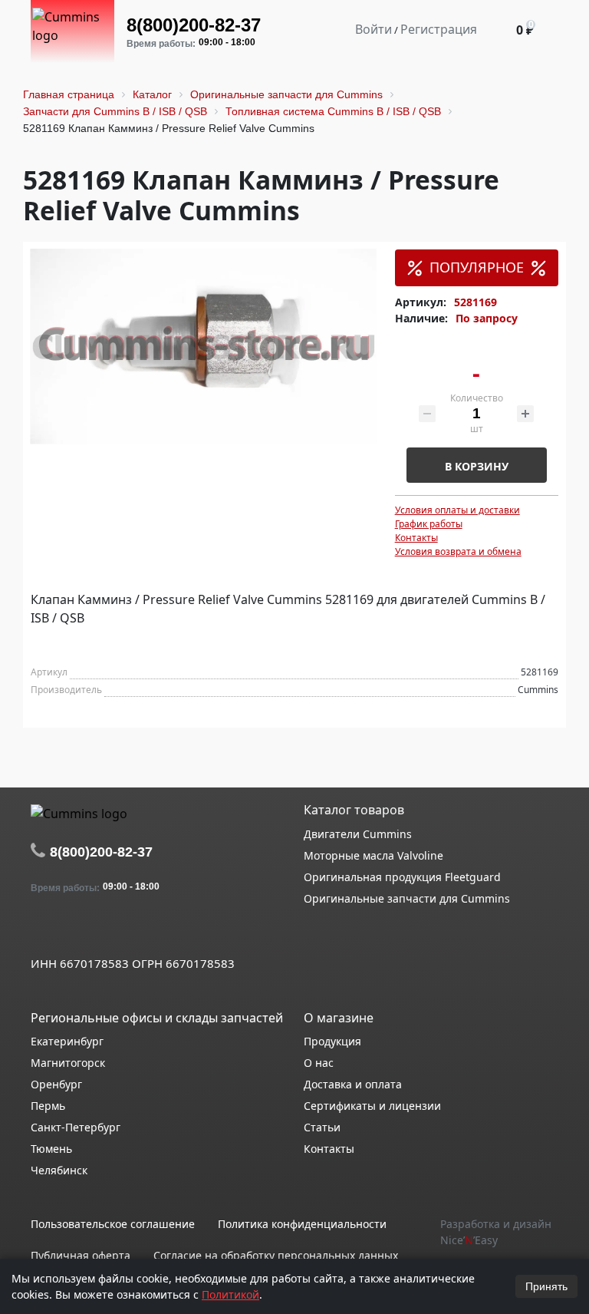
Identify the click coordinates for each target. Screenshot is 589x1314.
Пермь (48, 1105)
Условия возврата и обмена (458, 551)
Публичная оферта (80, 1255)
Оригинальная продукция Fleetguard (402, 877)
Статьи (322, 1127)
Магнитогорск (68, 1062)
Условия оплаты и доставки (457, 510)
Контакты (416, 537)
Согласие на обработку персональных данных (275, 1255)
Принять (546, 1286)
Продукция (332, 1041)
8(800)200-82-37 (194, 25)
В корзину (476, 466)
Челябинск (59, 1170)
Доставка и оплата (353, 1084)
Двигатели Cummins (358, 834)
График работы (428, 523)
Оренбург (56, 1084)
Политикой (230, 1294)
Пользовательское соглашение (113, 1224)
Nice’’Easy (469, 1240)
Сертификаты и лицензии (372, 1105)
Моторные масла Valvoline (373, 855)
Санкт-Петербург (75, 1127)
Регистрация (438, 29)
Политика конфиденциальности (302, 1224)
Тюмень (51, 1148)
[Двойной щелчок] (42, 929)
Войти (373, 29)
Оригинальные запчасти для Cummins (407, 898)
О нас (319, 1062)
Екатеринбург (67, 1041)
